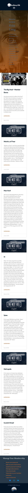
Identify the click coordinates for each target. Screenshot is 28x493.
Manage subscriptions (12, 469)
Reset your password (12, 462)
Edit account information (13, 464)
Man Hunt (7, 191)
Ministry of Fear (9, 141)
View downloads (10, 471)
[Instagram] (14, 480)
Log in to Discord (11, 477)
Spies (5, 315)
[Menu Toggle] (14, 8)
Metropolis (7, 369)
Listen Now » (7, 115)
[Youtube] (18, 480)
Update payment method (13, 466)
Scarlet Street (9, 423)
